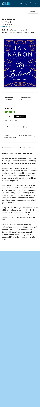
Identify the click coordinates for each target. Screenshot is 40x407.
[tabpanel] (20, 199)
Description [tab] (6, 148)
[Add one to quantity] (12, 116)
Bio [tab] (16, 148)
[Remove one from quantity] (6, 116)
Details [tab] (23, 148)
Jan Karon (6, 26)
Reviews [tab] (32, 148)
